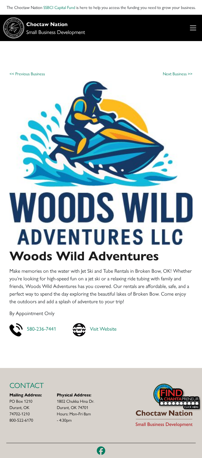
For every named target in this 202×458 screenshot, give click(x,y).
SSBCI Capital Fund (59, 7)
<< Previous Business (27, 74)
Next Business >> (178, 74)
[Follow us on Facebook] (101, 450)
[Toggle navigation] (193, 28)
